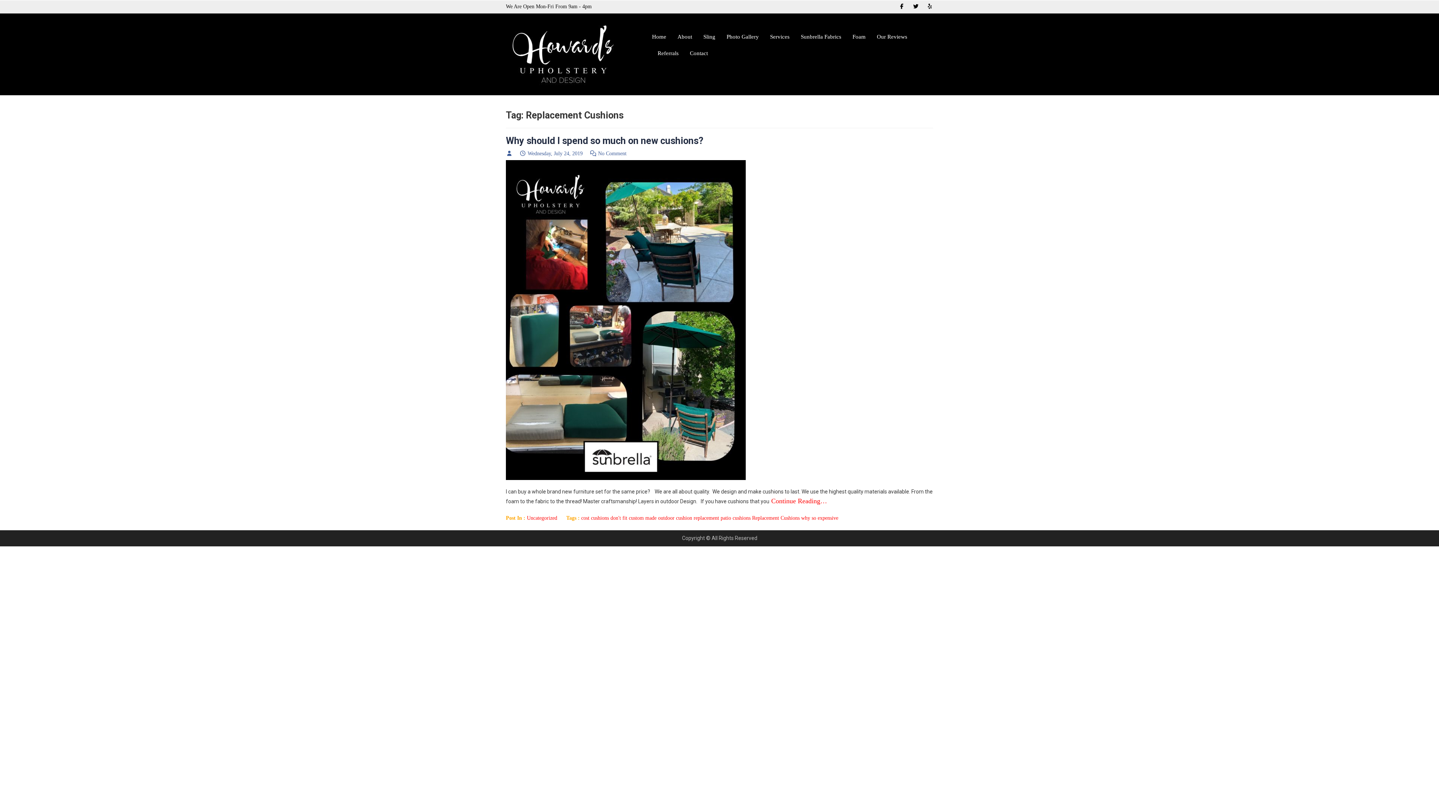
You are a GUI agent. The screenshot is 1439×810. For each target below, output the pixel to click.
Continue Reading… (798, 501)
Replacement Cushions (776, 518)
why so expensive (819, 518)
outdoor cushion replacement (688, 518)
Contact (699, 53)
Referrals (668, 53)
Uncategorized (542, 518)
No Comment (612, 153)
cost (585, 518)
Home (659, 37)
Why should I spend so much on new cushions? (604, 140)
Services (780, 37)
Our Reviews (892, 37)
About (685, 37)
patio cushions (736, 518)
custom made (643, 518)
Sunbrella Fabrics (821, 37)
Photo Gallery (743, 37)
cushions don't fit (609, 518)
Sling (709, 37)
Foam (859, 37)
